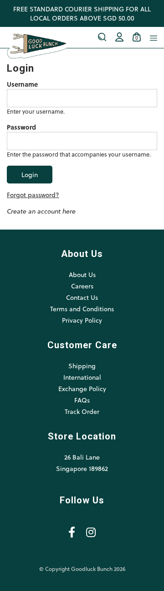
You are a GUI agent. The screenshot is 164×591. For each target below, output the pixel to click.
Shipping (82, 366)
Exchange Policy (82, 388)
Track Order (82, 411)
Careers (82, 286)
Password (21, 127)
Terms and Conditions (82, 309)
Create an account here (41, 211)
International (82, 377)
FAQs (82, 400)
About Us (82, 274)
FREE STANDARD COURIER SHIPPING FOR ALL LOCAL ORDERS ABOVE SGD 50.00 (82, 13)
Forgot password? (33, 194)
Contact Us (82, 297)
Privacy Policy (82, 320)
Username (22, 84)
